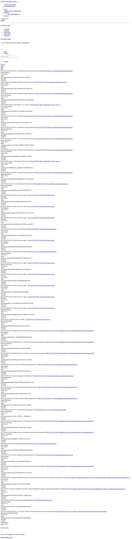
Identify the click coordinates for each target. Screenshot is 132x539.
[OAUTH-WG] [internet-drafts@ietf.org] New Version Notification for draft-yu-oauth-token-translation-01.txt (94, 489)
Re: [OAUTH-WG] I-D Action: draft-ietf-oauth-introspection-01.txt (58, 364)
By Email (17, 42)
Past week (7, 32)
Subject (3, 64)
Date (5, 52)
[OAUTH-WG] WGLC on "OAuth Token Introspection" (49, 410)
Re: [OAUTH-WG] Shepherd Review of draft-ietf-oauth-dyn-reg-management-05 (70, 330)
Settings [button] (6, 12)
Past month (7, 34)
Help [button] (5, 9)
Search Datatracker (9, 6)
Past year (6, 35)
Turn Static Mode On (14, 14)
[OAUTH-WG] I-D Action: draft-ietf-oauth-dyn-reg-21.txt (50, 82)
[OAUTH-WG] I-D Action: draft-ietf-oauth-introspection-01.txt (55, 455)
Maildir (6, 537)
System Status (25, 42)
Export (6, 61)
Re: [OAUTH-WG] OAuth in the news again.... (41, 195)
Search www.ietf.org (10, 4)
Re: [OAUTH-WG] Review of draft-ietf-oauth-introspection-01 (55, 71)
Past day (6, 30)
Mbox (2, 537)
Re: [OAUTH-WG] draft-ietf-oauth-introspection (42, 229)
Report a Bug (10, 42)
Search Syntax (8, 11)
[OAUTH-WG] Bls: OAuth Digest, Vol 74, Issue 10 (45, 161)
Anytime (6, 29)
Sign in (6, 16)
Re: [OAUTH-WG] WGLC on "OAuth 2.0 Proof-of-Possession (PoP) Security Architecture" (80, 511)
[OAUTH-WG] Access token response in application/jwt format (55, 376)
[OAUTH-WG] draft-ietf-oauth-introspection (39, 500)
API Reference (17, 11)
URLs (10, 537)
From (2, 66)
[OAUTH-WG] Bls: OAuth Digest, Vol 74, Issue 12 (45, 105)
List (2, 69)
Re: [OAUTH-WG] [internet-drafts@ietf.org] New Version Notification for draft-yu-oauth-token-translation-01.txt (97, 477)
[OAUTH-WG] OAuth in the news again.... (38, 319)
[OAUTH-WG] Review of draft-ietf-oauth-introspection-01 (51, 184)
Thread (6, 53)
